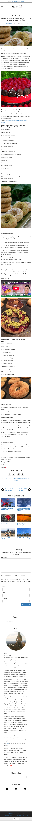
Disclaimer (6, 815)
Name (4, 586)
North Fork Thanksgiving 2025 (23, 538)
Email (4, 592)
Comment (4, 557)
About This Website (15, 815)
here (8, 743)
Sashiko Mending (5, 523)
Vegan (18, 478)
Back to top (25, 815)
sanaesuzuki (8, 23)
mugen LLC (10, 813)
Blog (3, 478)
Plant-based (8, 478)
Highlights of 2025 (5, 537)
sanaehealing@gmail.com (17, 1)
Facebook (7, 791)
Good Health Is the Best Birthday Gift (7, 509)
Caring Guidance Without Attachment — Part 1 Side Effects (23, 509)
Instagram (16, 791)
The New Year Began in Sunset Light (23, 524)
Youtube (25, 791)
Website (4, 598)
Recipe (14, 478)
